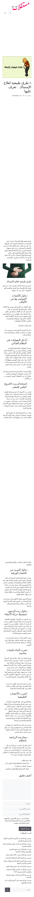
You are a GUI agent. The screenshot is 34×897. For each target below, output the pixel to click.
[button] (10, 13)
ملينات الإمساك (23, 326)
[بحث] (7, 890)
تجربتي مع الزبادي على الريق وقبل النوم (18, 866)
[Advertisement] (17, 35)
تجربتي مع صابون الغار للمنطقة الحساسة (18, 858)
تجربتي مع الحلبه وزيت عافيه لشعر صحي (18, 855)
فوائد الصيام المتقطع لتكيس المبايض (17, 769)
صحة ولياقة (25, 760)
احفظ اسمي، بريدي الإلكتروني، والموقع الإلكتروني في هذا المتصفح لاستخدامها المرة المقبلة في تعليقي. (16, 820)
